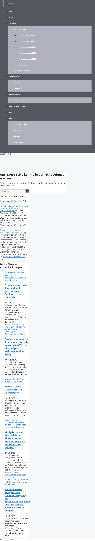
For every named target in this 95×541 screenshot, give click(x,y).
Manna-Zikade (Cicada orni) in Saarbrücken (13, 389)
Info (10, 118)
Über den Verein (20, 124)
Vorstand (17, 130)
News (11, 17)
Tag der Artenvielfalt (22, 71)
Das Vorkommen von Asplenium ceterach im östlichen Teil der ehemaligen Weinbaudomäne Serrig (16, 347)
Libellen (17, 88)
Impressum (18, 142)
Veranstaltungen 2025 (27, 41)
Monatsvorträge (20, 65)
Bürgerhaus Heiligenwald (14, 256)
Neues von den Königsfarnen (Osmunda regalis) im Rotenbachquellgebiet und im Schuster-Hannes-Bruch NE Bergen (17, 500)
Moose (16, 83)
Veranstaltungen (20, 29)
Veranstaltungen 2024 (27, 47)
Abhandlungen (19, 100)
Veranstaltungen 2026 (27, 35)
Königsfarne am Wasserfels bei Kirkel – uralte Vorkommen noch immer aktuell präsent (15, 440)
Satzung (17, 136)
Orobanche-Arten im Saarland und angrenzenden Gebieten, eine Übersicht (16, 291)
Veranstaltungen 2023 (27, 53)
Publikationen (14, 94)
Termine (12, 23)
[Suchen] (27, 191)
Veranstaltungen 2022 (27, 59)
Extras (11, 112)
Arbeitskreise (14, 77)
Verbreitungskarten (17, 106)
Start (11, 11)
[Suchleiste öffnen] (6, 150)
